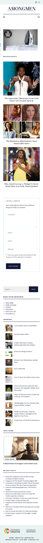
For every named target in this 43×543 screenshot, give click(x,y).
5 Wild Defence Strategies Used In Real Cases (20, 463)
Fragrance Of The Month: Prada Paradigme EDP (21, 481)
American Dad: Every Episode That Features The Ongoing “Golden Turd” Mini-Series (26, 388)
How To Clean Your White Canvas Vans (27, 377)
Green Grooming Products (23, 351)
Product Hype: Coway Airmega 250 (17, 500)
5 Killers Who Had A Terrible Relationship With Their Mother (24, 344)
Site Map (23, 540)
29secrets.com (11, 311)
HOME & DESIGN (11, 305)
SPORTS (8, 307)
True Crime (9, 459)
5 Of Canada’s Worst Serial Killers (25, 326)
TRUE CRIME (9, 303)
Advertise (29, 538)
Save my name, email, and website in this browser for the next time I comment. (21, 256)
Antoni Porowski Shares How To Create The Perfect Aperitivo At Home (20, 495)
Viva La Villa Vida (19, 369)
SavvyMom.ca (10, 314)
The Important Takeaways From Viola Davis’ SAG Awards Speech (21, 99)
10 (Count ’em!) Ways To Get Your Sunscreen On (22, 498)
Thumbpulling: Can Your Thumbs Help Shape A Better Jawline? (26, 404)
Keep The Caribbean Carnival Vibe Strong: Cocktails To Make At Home (20, 478)
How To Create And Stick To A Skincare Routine (21, 511)
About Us (19, 538)
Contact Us (33, 540)
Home (11, 538)
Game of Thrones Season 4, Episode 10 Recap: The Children (26, 395)
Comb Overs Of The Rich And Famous (27, 420)
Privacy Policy (11, 540)
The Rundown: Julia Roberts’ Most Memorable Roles (21, 142)
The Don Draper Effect (21, 334)
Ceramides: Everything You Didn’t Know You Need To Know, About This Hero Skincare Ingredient (22, 484)
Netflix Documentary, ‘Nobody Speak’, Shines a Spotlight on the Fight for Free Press (25, 414)
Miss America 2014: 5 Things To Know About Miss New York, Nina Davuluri (21, 185)
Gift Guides (9, 309)
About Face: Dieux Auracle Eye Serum (18, 492)
